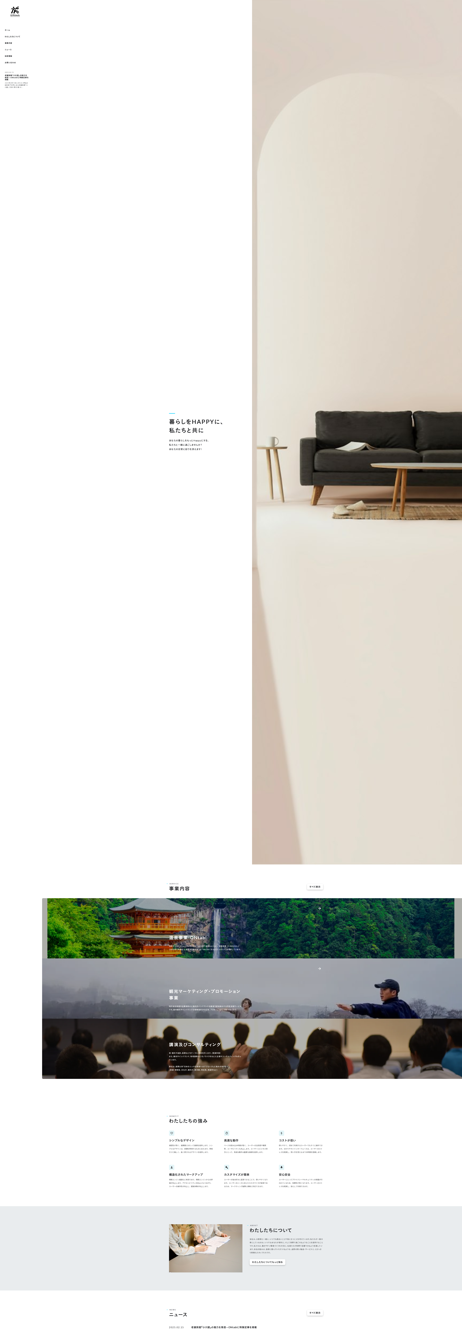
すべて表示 (315, 886)
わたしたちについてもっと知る (267, 1262)
